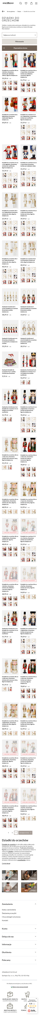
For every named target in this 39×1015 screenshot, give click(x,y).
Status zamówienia (9, 910)
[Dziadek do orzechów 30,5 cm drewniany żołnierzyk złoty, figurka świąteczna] (28, 248)
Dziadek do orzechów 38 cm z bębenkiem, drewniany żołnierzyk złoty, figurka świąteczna (10, 501)
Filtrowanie (19, 41)
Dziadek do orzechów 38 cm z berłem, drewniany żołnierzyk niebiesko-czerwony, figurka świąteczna (10, 588)
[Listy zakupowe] (26, 3)
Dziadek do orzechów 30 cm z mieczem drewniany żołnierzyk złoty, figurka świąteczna (28, 213)
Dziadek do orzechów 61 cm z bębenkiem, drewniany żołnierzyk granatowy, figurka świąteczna (28, 409)
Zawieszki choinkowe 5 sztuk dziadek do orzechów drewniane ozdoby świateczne (10, 309)
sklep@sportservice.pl (9, 972)
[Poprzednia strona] (8, 833)
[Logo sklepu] (8, 3)
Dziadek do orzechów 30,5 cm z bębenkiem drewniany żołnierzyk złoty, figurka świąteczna (10, 213)
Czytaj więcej (6, 863)
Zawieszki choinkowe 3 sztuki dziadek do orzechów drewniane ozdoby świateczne (28, 309)
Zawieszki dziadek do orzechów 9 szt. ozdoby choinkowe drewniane (9, 371)
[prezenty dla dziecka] (10, 875)
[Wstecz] (3, 11)
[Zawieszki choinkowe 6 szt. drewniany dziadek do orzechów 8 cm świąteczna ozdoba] (10, 328)
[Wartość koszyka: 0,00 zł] (31, 3)
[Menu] (36, 3)
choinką (10, 851)
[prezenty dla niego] (10, 887)
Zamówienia (7, 904)
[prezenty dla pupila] (29, 887)
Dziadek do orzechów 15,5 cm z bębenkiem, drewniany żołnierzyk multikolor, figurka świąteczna (28, 117)
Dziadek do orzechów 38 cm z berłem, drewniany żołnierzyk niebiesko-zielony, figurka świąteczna (10, 73)
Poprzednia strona (20, 48)
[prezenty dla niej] (29, 875)
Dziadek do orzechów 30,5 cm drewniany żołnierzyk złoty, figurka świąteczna (28, 260)
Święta (19, 11)
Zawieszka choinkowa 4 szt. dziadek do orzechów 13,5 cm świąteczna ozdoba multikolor (28, 372)
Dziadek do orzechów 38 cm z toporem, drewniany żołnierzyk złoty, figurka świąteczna (28, 501)
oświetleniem (21, 860)
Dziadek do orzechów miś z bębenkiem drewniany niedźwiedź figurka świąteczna (10, 117)
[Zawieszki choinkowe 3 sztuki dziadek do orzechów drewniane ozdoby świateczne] (28, 296)
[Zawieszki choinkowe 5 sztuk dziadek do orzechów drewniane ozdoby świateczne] (10, 296)
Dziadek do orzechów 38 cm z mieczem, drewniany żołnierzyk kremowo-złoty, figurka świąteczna (10, 457)
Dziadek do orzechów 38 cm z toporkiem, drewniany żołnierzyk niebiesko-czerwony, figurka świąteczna (28, 74)
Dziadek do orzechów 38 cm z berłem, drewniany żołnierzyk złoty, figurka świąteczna (28, 587)
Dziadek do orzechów (9, 844)
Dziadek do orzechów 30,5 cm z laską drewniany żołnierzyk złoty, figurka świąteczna (9, 261)
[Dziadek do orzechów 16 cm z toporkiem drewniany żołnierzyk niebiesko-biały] (28, 152)
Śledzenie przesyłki (9, 913)
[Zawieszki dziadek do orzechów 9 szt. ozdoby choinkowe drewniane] (10, 360)
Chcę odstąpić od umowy (11, 917)
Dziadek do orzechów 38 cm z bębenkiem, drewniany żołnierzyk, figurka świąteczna (10, 539)
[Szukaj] (20, 3)
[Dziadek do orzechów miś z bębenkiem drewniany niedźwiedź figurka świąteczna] (10, 104)
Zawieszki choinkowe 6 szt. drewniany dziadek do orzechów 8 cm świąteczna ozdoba (10, 341)
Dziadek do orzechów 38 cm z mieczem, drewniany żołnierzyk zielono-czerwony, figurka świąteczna (28, 458)
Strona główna (11, 11)
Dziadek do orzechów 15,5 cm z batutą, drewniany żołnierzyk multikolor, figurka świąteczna (28, 539)
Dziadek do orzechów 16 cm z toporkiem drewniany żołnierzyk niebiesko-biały (28, 164)
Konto (4, 928)
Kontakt (5, 920)
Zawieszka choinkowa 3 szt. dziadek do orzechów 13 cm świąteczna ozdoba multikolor (10, 409)
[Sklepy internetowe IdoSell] (19, 987)
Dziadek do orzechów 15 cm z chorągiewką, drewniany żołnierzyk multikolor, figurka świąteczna (10, 165)
